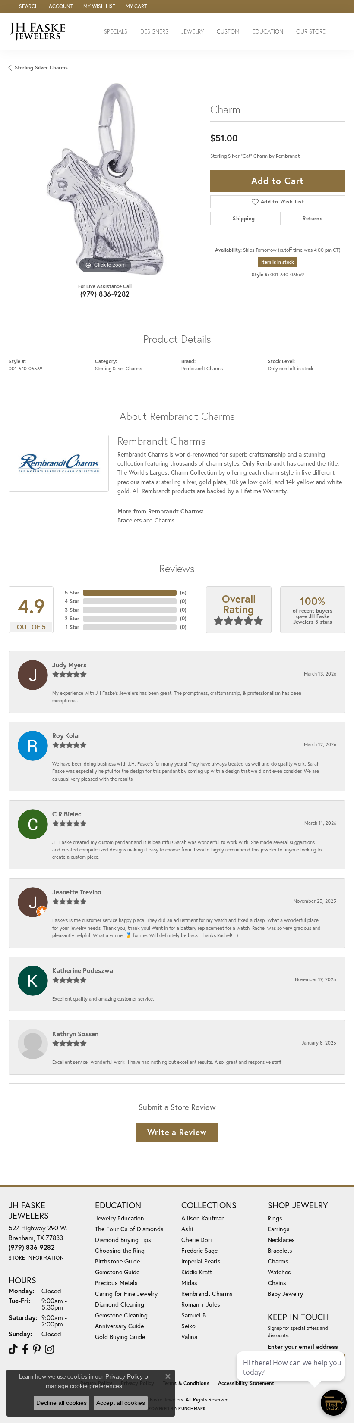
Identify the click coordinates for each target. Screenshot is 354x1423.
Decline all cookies (61, 1402)
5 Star (72, 592)
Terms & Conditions (186, 1383)
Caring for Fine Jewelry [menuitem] (126, 1293)
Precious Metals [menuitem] (116, 1283)
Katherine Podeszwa (82, 970)
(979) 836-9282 (105, 293)
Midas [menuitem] (189, 1283)
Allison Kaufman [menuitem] (203, 1218)
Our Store (311, 31)
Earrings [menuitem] (279, 1229)
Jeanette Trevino (76, 892)
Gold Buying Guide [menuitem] (120, 1336)
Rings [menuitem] (275, 1218)
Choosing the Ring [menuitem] (120, 1250)
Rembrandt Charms (202, 368)
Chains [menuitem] (277, 1283)
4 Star (72, 601)
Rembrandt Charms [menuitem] (207, 1293)
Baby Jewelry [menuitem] (285, 1293)
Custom (228, 31)
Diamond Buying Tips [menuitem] (123, 1239)
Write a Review (176, 1132)
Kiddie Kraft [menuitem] (196, 1272)
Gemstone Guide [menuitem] (117, 1272)
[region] (105, 179)
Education (268, 31)
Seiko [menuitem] (188, 1326)
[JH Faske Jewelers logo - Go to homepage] (40, 31)
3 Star (72, 610)
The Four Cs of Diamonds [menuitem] (129, 1229)
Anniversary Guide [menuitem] (119, 1326)
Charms (164, 520)
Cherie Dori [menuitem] (196, 1239)
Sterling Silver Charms (41, 67)
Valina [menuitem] (189, 1336)
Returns (312, 218)
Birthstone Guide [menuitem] (117, 1261)
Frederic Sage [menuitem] (199, 1250)
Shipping (244, 218)
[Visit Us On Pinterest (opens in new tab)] (37, 1349)
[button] (27, 6)
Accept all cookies (120, 1402)
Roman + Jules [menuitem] (200, 1304)
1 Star (72, 627)
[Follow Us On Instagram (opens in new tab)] (49, 1349)
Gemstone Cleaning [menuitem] (121, 1315)
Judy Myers (69, 664)
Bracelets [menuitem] (280, 1250)
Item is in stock (277, 262)
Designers (154, 31)
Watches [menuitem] (279, 1272)
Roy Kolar (66, 735)
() (183, 592)
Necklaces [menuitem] (281, 1239)
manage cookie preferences (84, 1385)
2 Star (72, 618)
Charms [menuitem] (278, 1261)
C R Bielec (67, 814)
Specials (115, 31)
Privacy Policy (124, 1376)
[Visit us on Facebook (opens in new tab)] (25, 1349)
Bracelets (129, 520)
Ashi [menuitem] (187, 1229)
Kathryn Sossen (75, 1033)
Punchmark (191, 1408)
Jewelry (192, 31)
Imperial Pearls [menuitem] (201, 1261)
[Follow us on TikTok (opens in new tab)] (13, 1349)
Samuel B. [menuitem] (194, 1315)
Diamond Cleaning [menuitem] (119, 1304)
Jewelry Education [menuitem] (119, 1218)
